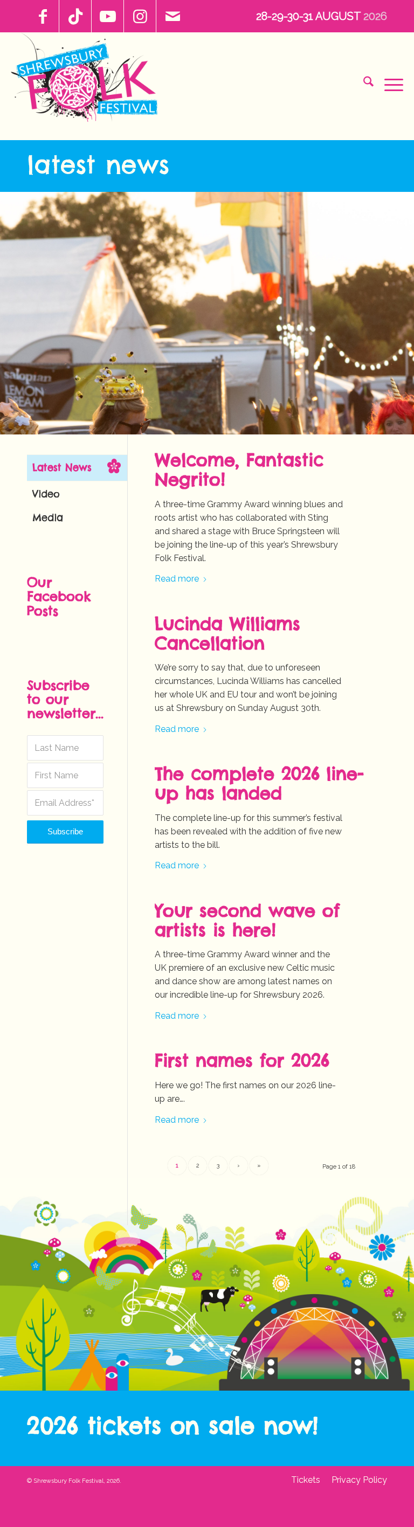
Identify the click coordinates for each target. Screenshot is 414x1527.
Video (46, 494)
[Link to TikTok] (75, 16)
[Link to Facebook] (43, 16)
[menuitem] (363, 83)
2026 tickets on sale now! (172, 1425)
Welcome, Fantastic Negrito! (239, 469)
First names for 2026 (242, 1060)
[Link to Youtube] (107, 16)
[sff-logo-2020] (89, 81)
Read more (177, 579)
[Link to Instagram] (140, 16)
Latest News (98, 164)
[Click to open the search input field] (363, 83)
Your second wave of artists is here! (247, 920)
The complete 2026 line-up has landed (259, 783)
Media (47, 518)
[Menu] (388, 83)
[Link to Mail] (172, 16)
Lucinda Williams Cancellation (227, 633)
